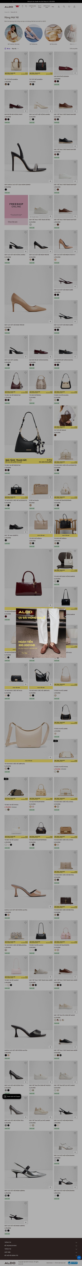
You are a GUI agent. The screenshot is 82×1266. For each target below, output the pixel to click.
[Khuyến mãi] (41, 633)
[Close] (64, 609)
